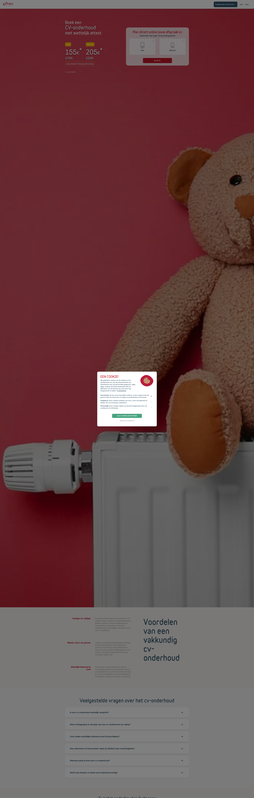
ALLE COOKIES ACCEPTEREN (127, 416)
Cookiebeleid (121, 391)
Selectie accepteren (127, 420)
